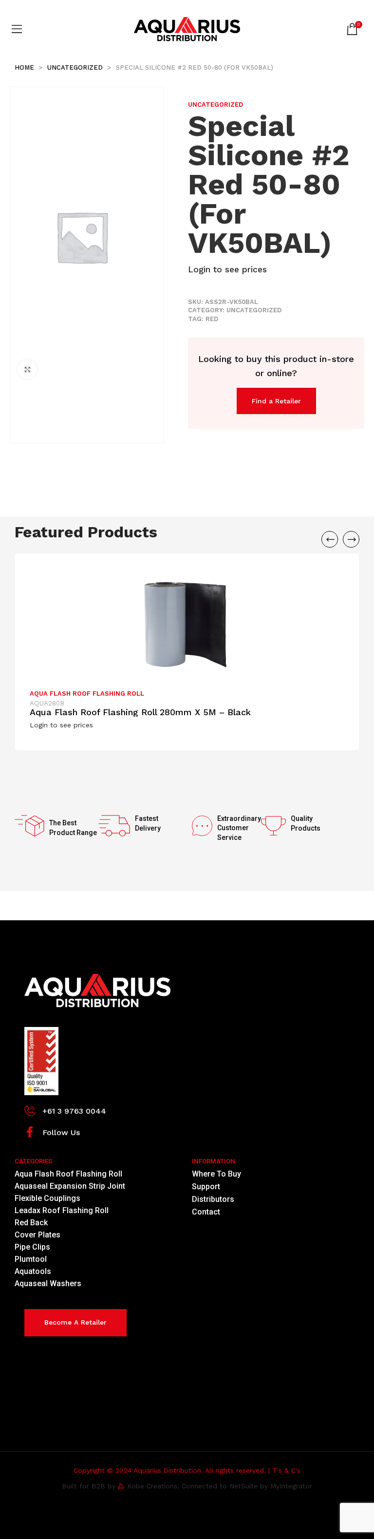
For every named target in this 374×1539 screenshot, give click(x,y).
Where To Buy (216, 1173)
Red (212, 319)
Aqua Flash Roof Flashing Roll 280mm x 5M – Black (140, 712)
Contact (206, 1211)
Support (206, 1186)
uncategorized (76, 67)
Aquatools (33, 1271)
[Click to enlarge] (27, 369)
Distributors (213, 1199)
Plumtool (31, 1259)
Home (25, 67)
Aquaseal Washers (48, 1283)
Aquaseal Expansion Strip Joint (70, 1186)
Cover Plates (37, 1234)
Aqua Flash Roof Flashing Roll (87, 693)
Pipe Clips (32, 1247)
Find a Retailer (276, 401)
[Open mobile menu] (18, 29)
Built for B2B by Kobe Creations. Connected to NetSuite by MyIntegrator (187, 1486)
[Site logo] (187, 29)
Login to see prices (227, 269)
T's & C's (286, 1470)
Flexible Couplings (47, 1198)
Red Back (31, 1222)
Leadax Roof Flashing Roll (62, 1210)
